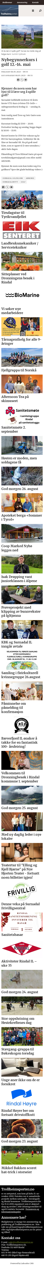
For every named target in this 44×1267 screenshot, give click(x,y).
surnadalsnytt (10, 182)
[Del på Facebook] (18, 79)
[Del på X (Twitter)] (22, 79)
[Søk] (40, 10)
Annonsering (22, 2)
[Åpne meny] (33, 11)
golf (23, 182)
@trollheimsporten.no (22, 1242)
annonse (30, 178)
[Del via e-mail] (25, 79)
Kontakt (35, 2)
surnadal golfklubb (13, 178)
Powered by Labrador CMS (22, 1263)
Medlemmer (7, 2)
